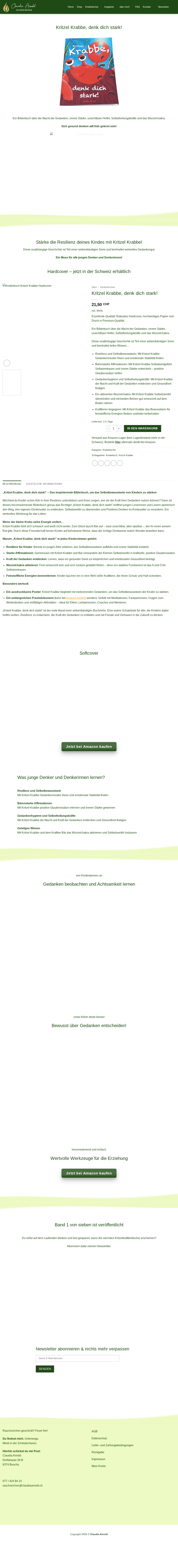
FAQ (137, 7)
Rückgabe (107, 1529)
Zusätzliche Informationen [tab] (44, 484)
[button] (161, 7)
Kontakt (147, 7)
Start (94, 287)
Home (71, 7)
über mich (125, 7)
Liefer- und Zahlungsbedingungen (77, 1529)
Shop (79, 7)
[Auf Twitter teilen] (101, 463)
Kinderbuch (111, 455)
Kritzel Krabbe (126, 455)
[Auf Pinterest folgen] (93, 1391)
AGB (50, 1529)
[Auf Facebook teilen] (95, 463)
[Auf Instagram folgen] (85, 1391)
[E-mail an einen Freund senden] (107, 463)
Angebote (109, 7)
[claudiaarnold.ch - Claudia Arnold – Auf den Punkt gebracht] (19, 6)
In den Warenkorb (142, 428)
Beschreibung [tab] (12, 484)
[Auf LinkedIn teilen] (120, 463)
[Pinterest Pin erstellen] (113, 463)
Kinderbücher (91, 7)
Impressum (123, 1529)
